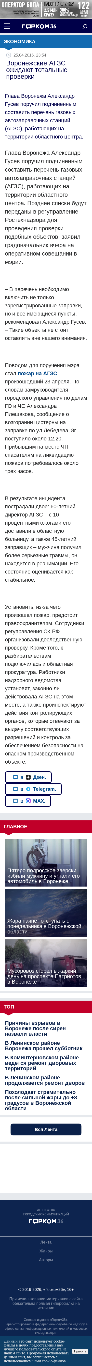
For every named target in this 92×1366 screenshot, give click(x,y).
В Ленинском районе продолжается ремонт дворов (45, 1080)
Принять (80, 1351)
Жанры (46, 1251)
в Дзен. (33, 777)
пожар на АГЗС (37, 373)
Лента (46, 1242)
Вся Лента (46, 1129)
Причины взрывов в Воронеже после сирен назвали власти (35, 1028)
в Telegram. (38, 789)
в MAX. (32, 801)
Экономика (19, 41)
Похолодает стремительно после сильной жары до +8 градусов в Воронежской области (41, 1100)
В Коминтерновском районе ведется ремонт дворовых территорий (42, 1063)
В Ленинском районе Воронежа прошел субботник (43, 1045)
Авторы (46, 1260)
